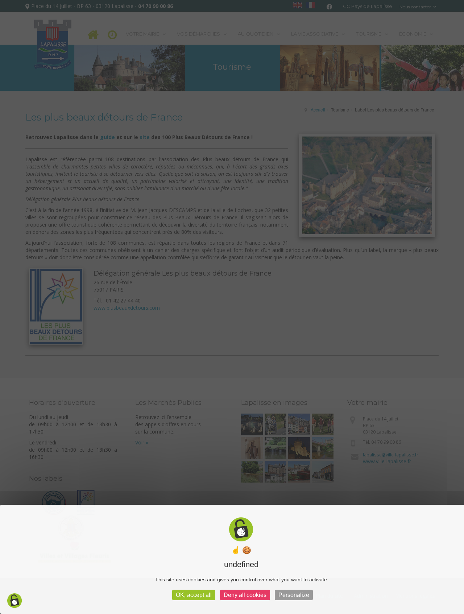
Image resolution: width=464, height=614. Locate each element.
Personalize (293, 595)
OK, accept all (194, 595)
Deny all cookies (245, 595)
